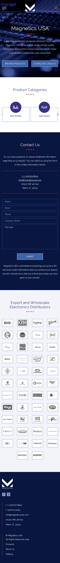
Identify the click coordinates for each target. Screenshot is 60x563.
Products (10, 544)
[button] (2, 114)
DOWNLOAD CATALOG (45, 64)
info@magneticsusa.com (30, 180)
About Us (10, 549)
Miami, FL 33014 (30, 188)
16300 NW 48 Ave (30, 184)
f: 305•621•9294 (13, 510)
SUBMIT (30, 256)
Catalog (9, 554)
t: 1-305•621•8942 (30, 176)
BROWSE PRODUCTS (15, 64)
